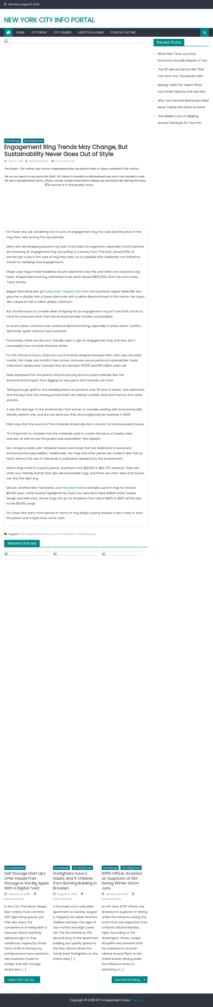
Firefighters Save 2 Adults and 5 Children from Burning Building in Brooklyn (75, 880)
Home (20, 32)
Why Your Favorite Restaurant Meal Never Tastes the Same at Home (183, 103)
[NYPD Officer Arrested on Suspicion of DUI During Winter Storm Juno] (124, 707)
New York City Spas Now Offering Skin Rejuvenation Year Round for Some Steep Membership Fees (25, 980)
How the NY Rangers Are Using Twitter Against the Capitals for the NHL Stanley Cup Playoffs (131, 980)
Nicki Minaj (42, 534)
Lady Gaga (26, 534)
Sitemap (137, 1000)
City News (39, 32)
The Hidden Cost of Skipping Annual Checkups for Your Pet (179, 119)
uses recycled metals (70, 488)
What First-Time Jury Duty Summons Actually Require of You (182, 57)
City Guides (62, 32)
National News (38, 161)
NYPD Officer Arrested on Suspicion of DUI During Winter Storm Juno (122, 880)
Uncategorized (33, 140)
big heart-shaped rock (64, 291)
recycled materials (63, 534)
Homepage (12, 140)
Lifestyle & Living (91, 32)
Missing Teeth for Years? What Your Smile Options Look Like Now (182, 88)
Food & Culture (123, 32)
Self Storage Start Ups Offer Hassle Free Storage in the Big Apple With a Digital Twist (26, 880)
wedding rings (86, 534)
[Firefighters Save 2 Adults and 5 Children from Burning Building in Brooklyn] (76, 707)
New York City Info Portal (49, 20)
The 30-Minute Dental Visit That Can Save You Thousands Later (181, 72)
